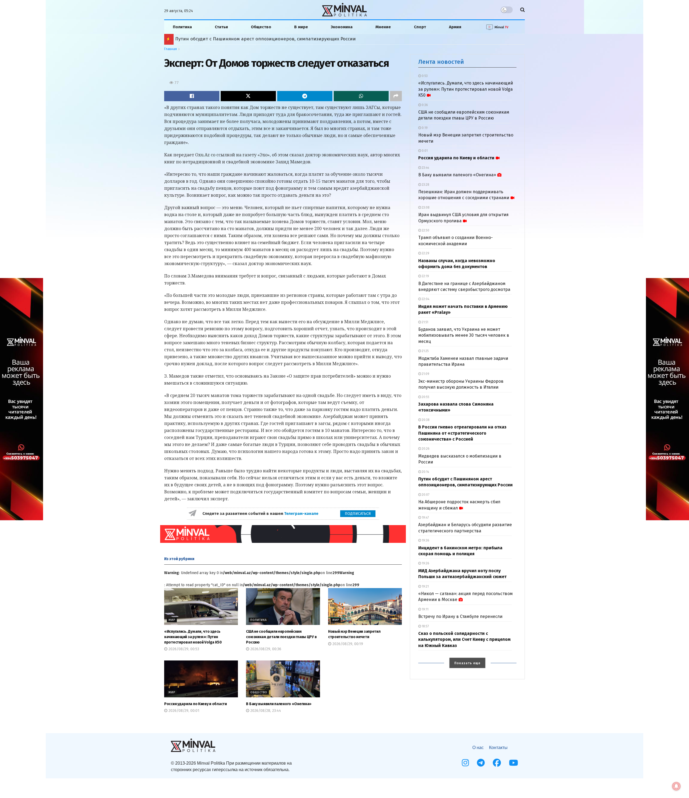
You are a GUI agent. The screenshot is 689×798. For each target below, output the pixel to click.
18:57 (425, 626)
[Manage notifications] (676, 786)
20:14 (425, 472)
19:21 (425, 586)
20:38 (425, 420)
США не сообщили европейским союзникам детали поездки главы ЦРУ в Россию (281, 636)
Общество (261, 26)
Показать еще (467, 663)
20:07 (425, 495)
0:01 (424, 151)
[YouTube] (513, 763)
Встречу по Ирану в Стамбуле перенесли (460, 616)
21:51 (424, 322)
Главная (170, 49)
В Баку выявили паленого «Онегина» (278, 704)
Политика (182, 26)
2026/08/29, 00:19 (347, 644)
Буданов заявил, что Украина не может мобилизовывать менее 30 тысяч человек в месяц (463, 335)
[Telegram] (481, 763)
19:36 (425, 540)
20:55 (425, 397)
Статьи (221, 26)
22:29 (425, 253)
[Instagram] (465, 763)
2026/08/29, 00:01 (183, 710)
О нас (478, 747)
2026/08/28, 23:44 (265, 710)
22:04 (425, 299)
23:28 (425, 185)
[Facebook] (497, 763)
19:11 (424, 609)
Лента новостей (441, 61)
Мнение (383, 26)
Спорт (420, 26)
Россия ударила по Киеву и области (195, 704)
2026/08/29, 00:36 (265, 649)
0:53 (424, 76)
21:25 (425, 351)
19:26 (425, 563)
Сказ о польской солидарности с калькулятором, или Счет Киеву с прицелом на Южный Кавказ (464, 639)
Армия (455, 26)
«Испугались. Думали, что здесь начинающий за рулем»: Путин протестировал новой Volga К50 (193, 636)
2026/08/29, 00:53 (183, 649)
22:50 (425, 230)
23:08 (425, 207)
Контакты (498, 747)
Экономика (342, 26)
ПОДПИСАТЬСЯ (358, 513)
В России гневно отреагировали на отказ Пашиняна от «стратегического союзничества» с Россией (462, 433)
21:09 (425, 374)
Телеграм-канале (301, 513)
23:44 (425, 168)
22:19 (425, 276)
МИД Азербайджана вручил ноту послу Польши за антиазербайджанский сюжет (266, 39)
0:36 (424, 105)
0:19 (424, 128)
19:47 (425, 517)
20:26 (425, 449)
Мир (171, 620)
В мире (301, 26)
